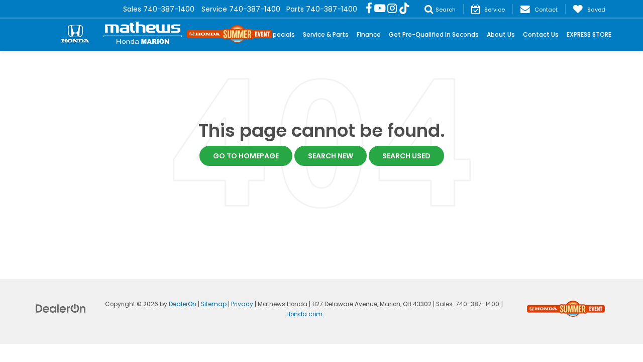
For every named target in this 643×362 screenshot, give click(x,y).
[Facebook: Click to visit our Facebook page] (369, 9)
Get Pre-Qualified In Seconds (434, 34)
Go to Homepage (246, 156)
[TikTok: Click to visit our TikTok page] (404, 9)
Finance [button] (369, 34)
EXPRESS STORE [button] (589, 34)
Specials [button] (282, 34)
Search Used (406, 156)
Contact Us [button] (541, 34)
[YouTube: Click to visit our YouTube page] (379, 9)
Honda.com (304, 314)
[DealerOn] (60, 308)
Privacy (242, 304)
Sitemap (214, 304)
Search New (330, 156)
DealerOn (182, 304)
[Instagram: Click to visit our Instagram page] (392, 9)
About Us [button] (501, 34)
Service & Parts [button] (326, 34)
